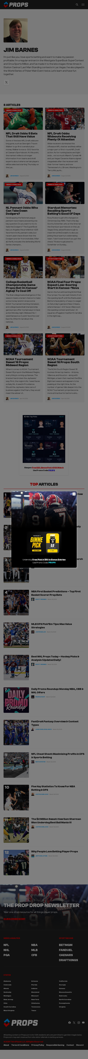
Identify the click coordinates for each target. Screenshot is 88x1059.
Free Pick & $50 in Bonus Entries (49, 559)
